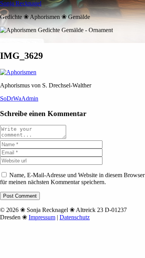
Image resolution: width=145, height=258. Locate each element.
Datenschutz (75, 217)
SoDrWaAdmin (19, 98)
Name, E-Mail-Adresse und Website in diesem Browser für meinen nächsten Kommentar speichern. (72, 178)
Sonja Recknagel (20, 3)
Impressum (42, 217)
